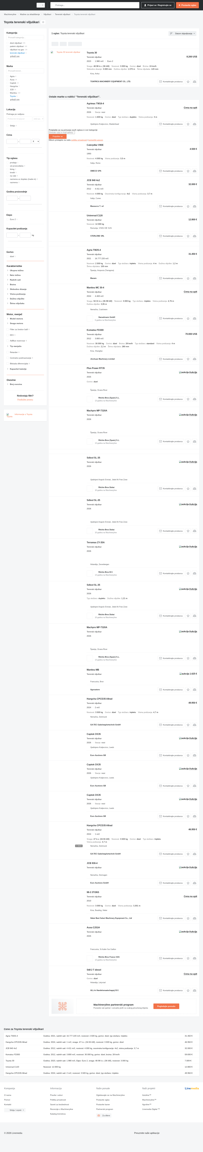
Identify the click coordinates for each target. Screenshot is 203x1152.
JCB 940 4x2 (93, 180)
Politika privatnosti (58, 1100)
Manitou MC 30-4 (95, 287)
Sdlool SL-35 (93, 458)
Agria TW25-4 (94, 250)
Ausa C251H (93, 927)
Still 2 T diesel (94, 970)
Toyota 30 (92, 53)
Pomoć (7, 1100)
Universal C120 (95, 215)
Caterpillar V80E (95, 145)
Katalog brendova (58, 1114)
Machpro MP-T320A (97, 410)
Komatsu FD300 (95, 330)
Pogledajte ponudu (166, 1006)
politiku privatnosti (79, 140)
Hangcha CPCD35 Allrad (99, 699)
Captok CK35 (94, 734)
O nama (7, 1095)
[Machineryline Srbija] (18, 5)
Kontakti (7, 1104)
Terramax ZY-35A (96, 542)
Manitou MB (93, 670)
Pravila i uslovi (56, 1095)
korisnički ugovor (95, 140)
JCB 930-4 (92, 863)
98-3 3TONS (93, 892)
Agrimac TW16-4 (95, 103)
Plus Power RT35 (96, 368)
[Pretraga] (53, 5)
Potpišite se (58, 136)
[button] (188, 81)
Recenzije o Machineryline (61, 1109)
